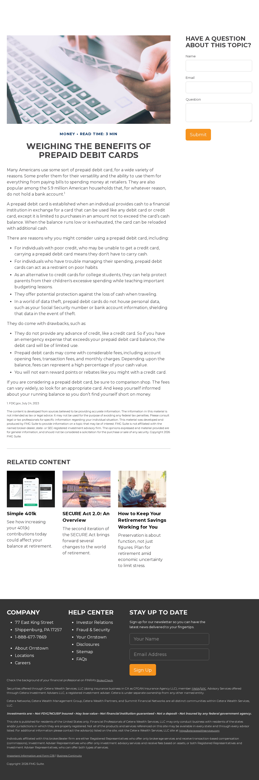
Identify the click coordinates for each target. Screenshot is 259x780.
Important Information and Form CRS (31, 755)
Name (191, 56)
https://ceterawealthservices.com (199, 730)
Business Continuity (69, 755)
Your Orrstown (91, 637)
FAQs (81, 659)
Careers (22, 662)
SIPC (203, 688)
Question (193, 99)
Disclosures (87, 644)
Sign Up (143, 670)
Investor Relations (94, 622)
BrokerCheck (105, 680)
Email (190, 78)
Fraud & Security (93, 629)
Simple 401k (21, 513)
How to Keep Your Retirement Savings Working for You (142, 520)
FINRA (196, 688)
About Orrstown (31, 648)
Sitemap (84, 651)
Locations (24, 655)
